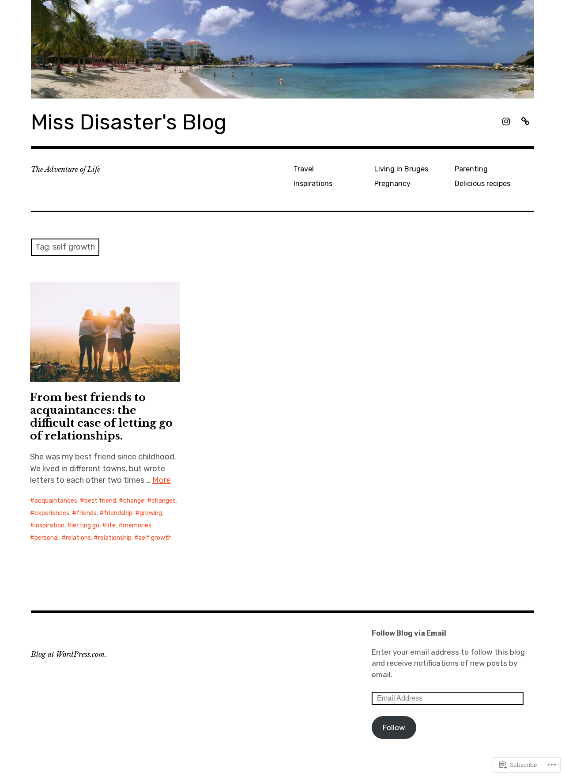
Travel (304, 169)
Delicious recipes (482, 183)
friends (86, 513)
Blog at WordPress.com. (68, 654)
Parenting (471, 169)
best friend (100, 500)
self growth (155, 538)
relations (78, 538)
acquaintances (55, 500)
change (133, 500)
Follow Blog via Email (409, 633)
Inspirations (313, 183)
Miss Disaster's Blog (128, 122)
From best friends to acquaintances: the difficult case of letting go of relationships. (101, 416)
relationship (115, 538)
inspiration (49, 525)
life (111, 525)
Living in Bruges (401, 169)
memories (137, 525)
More (161, 480)
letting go (85, 525)
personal (46, 538)
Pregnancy (392, 183)
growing (150, 513)
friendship (118, 513)
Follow (394, 727)
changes (163, 500)
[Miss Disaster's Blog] (282, 49)
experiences (51, 513)
